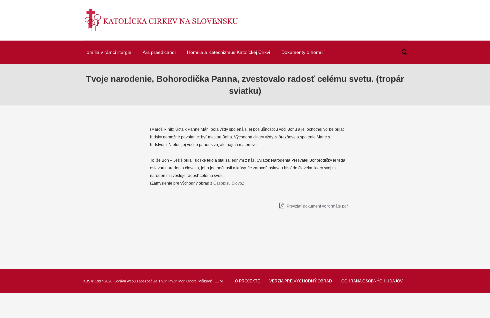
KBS (86, 281)
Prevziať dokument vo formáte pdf (317, 206)
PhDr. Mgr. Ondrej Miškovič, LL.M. (196, 281)
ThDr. (162, 281)
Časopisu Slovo (227, 183)
